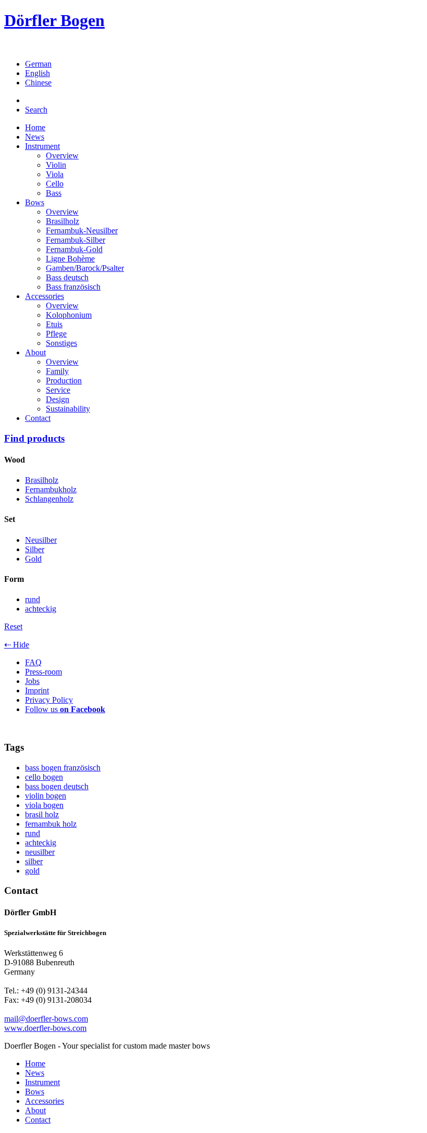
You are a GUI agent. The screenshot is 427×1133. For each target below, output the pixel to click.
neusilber (40, 852)
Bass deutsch (67, 277)
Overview (62, 155)
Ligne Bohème (70, 258)
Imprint (37, 690)
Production (64, 380)
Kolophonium (69, 314)
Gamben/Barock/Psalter (85, 268)
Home (35, 127)
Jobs (32, 681)
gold (32, 870)
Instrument (42, 146)
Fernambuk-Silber (75, 239)
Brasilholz (62, 221)
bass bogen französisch (63, 767)
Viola (55, 174)
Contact (38, 418)
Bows (34, 202)
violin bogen (45, 795)
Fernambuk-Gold (74, 249)
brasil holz (42, 814)
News (34, 136)
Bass (53, 193)
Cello (55, 183)
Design (57, 399)
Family (57, 371)
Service (58, 389)
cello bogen (44, 777)
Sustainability (68, 408)
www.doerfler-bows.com (45, 1028)
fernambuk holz (51, 823)
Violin (56, 164)
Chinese (38, 82)
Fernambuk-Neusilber (82, 230)
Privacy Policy (49, 699)
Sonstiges (61, 343)
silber (34, 861)
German (38, 63)
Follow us (65, 709)
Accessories (44, 296)
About (35, 352)
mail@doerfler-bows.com (46, 1018)
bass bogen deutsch (57, 786)
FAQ (33, 662)
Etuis (54, 324)
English (37, 73)
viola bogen (44, 805)
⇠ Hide (16, 644)
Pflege (56, 333)
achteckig (40, 842)
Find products (34, 438)
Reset (13, 626)
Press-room (43, 671)
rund (32, 833)
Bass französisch (73, 286)
